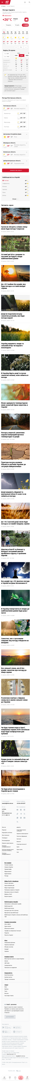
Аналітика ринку (9, 975)
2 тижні (25, 25)
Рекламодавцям (6, 840)
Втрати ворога (8, 896)
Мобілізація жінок (9, 908)
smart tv (6, 1031)
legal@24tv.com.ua (20, 1056)
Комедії (6, 949)
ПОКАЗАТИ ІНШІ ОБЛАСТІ (16, 170)
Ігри (18, 852)
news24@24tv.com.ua (7, 803)
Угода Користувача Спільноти (21, 830)
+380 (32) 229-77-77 (11, 1054)
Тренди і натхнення (10, 979)
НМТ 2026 (7, 963)
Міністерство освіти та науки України (14, 958)
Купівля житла (8, 977)
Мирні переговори (9, 887)
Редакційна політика (7, 832)
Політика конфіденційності (6, 846)
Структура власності (22, 844)
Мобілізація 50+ (9, 906)
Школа (6, 961)
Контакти (19, 839)
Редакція (4, 829)
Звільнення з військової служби (13, 904)
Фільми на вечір (9, 947)
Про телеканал (5, 835)
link (17, 809)
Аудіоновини (8, 873)
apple (17, 1027)
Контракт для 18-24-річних (11, 910)
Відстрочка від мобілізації (11, 912)
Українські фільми (9, 945)
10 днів (17, 25)
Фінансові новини (9, 928)
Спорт (6, 985)
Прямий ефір (8, 869)
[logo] (7, 2)
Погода (6, 876)
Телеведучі (4, 837)
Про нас (4, 827)
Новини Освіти (9, 956)
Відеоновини (8, 871)
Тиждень (8, 25)
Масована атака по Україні (12, 892)
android (6, 1027)
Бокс (6, 987)
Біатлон (7, 993)
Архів (18, 846)
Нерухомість (8, 973)
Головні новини (9, 865)
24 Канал (3, 6)
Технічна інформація (22, 836)
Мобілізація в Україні (11, 902)
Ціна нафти (7, 924)
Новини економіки (10, 922)
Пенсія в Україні (9, 935)
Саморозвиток (8, 965)
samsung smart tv (17, 1031)
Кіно (6, 940)
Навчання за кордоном (11, 967)
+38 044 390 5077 (21, 803)
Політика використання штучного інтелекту (8, 850)
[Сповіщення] (25, 2)
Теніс (6, 991)
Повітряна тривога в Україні (12, 890)
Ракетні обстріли (9, 883)
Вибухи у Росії (8, 894)
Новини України (9, 867)
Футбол (6, 989)
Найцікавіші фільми (10, 942)
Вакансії (19, 841)
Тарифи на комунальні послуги (13, 930)
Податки (7, 933)
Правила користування (7, 843)
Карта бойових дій (9, 885)
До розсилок (10, 1017)
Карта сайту (19, 849)
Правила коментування (22, 833)
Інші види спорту (9, 995)
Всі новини (8, 863)
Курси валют (8, 926)
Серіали (7, 951)
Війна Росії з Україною (11, 881)
